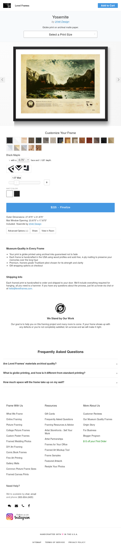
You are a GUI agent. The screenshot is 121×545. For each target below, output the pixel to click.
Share (34, 230)
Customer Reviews (92, 413)
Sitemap (36, 542)
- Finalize (60, 207)
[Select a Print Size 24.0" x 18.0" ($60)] (60, 34)
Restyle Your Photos (55, 466)
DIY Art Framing (14, 446)
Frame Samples (53, 455)
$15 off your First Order (95, 441)
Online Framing (14, 419)
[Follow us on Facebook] (28, 505)
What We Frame (14, 413)
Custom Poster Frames (17, 435)
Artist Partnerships (54, 438)
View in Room (48, 230)
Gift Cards (50, 413)
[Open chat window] (9, 505)
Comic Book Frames (16, 452)
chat (27, 493)
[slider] (16, 182)
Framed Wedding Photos (18, 441)
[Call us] (23, 505)
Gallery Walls (12, 463)
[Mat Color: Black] (17, 193)
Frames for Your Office (56, 444)
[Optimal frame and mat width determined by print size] (47, 182)
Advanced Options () (18, 230)
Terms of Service (55, 542)
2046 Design (62, 21)
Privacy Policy (77, 542)
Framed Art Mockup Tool (57, 449)
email (33, 493)
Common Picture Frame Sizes (21, 468)
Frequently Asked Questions (59, 419)
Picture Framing (14, 424)
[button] (9, 140)
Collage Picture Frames (18, 430)
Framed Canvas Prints (17, 474)
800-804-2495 (25, 497)
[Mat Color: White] (9, 193)
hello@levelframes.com (20, 288)
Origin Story (89, 424)
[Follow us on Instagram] (18, 519)
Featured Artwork (53, 460)
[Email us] (16, 505)
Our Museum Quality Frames (97, 419)
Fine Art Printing (14, 457)
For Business (89, 430)
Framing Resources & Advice (59, 424)
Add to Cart (108, 5)
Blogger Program (91, 435)
